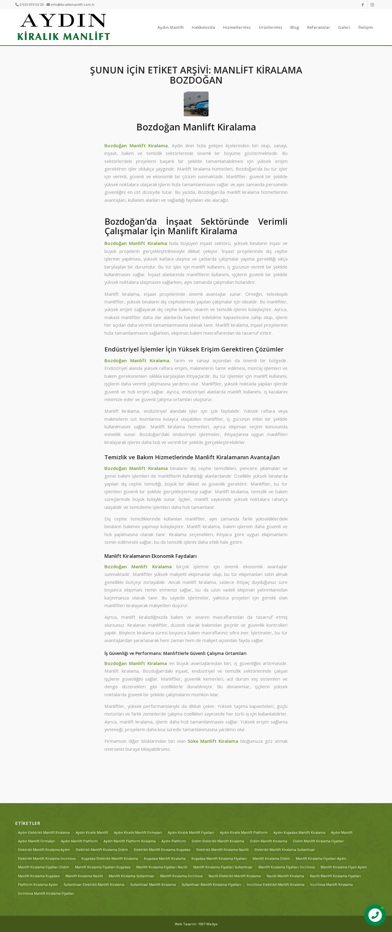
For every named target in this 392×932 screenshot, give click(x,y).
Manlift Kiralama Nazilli (84, 876)
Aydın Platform (173, 841)
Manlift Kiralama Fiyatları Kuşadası (102, 867)
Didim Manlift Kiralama (268, 841)
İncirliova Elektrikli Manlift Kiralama (275, 884)
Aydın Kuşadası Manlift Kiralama (299, 832)
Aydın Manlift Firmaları (36, 841)
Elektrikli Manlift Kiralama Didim (102, 849)
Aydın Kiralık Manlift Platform (244, 832)
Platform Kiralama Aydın (38, 884)
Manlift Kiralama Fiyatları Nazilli (161, 867)
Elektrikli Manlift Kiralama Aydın (44, 849)
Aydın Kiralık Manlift (92, 832)
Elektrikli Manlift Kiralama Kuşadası (162, 849)
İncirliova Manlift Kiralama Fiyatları (46, 893)
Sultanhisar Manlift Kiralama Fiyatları (211, 884)
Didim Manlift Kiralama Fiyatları (318, 841)
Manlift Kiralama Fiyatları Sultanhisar (223, 867)
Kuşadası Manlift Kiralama (165, 858)
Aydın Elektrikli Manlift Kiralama (44, 832)
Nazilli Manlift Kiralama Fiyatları (335, 876)
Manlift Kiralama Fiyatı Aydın (344, 867)
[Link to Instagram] (372, 4)
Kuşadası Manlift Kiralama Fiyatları (219, 858)
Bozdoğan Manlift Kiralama (196, 127)
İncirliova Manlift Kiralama (331, 884)
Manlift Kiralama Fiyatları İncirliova (286, 867)
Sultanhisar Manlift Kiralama (153, 884)
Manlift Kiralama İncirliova (181, 876)
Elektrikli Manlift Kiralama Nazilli (222, 849)
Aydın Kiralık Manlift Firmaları (138, 832)
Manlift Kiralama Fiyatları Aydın (321, 858)
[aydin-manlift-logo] (63, 27)
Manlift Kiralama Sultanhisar (131, 876)
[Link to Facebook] (362, 4)
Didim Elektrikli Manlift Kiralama (218, 841)
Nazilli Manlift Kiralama (285, 876)
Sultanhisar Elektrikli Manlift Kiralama (94, 884)
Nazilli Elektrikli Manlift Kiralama (235, 876)
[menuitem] (170, 27)
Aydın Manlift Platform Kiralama (130, 841)
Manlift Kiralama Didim (271, 858)
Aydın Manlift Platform (79, 841)
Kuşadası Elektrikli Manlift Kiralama (109, 858)
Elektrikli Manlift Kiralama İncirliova (47, 858)
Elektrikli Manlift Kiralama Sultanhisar (284, 849)
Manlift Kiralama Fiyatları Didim (43, 867)
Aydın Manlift (341, 832)
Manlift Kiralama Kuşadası (39, 876)
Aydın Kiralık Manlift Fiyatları (191, 832)
